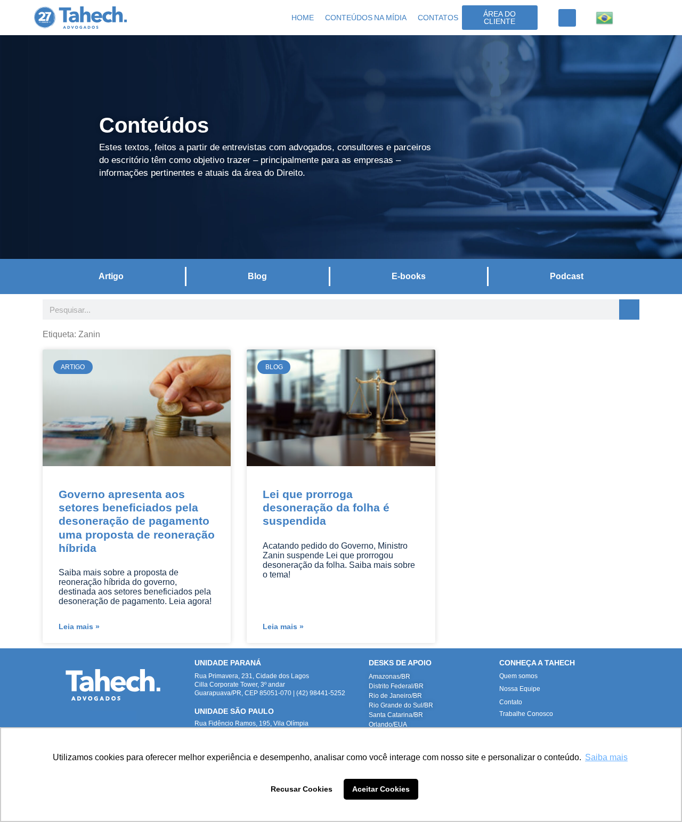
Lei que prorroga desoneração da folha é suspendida (326, 507)
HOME (302, 17)
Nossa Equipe (519, 689)
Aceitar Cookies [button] (381, 789)
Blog (257, 276)
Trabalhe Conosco (526, 714)
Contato (510, 702)
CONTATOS (438, 17)
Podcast (566, 276)
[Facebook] (128, 718)
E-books (409, 276)
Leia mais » (79, 626)
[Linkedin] (97, 718)
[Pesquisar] (629, 309)
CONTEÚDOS (348, 17)
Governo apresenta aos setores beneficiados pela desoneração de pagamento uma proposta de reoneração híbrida (137, 521)
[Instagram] (113, 718)
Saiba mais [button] (606, 757)
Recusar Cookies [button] (301, 789)
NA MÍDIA (390, 17)
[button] (567, 18)
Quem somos (518, 676)
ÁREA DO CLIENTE (499, 18)
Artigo (111, 276)
